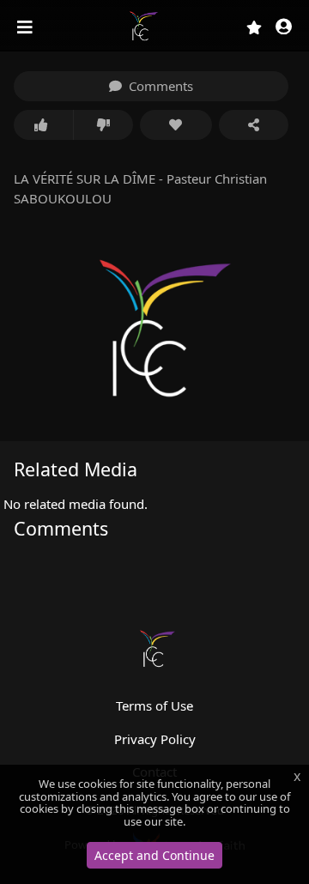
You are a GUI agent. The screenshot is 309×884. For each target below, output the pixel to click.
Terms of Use (154, 705)
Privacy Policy (155, 739)
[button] (284, 28)
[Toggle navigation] (26, 27)
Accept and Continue (154, 855)
